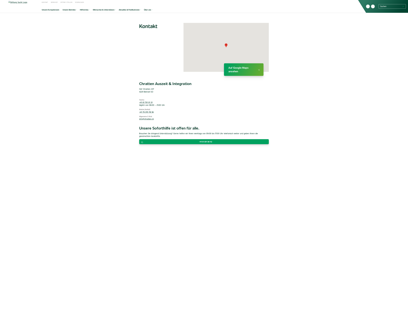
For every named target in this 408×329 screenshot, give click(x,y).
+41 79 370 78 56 (146, 112)
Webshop (54, 2)
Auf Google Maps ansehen (238, 69)
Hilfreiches (84, 10)
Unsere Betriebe (69, 10)
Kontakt (45, 2)
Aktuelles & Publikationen (129, 10)
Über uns (147, 10)
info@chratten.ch (146, 119)
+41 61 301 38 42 (205, 141)
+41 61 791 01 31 (145, 102)
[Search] (403, 6)
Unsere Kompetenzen (50, 10)
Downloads (79, 2)
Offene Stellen (66, 2)
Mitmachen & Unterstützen (103, 10)
